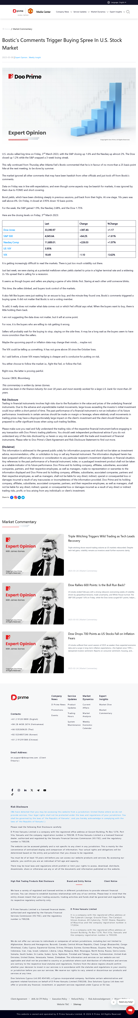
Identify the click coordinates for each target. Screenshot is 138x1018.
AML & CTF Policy (39, 998)
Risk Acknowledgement (99, 998)
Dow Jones (9, 229)
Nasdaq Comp (11, 242)
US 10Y (7, 248)
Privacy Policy (121, 998)
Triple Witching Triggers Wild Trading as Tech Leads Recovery (101, 538)
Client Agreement (19, 998)
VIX (5, 254)
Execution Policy (59, 998)
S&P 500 (8, 236)
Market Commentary (22, 28)
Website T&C (63, 1004)
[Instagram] (15, 497)
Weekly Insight (35, 57)
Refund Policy (77, 998)
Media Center (43, 11)
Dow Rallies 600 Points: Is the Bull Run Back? (96, 585)
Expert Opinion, (22, 57)
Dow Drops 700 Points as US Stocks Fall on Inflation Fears (101, 636)
